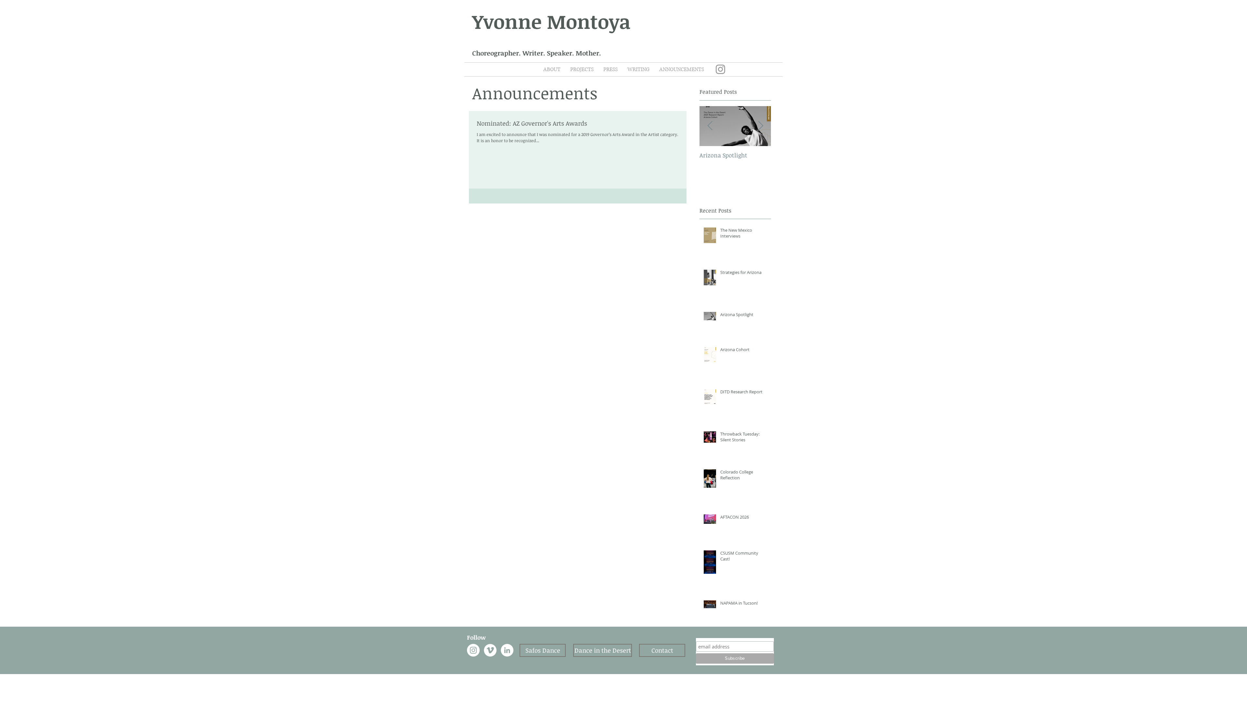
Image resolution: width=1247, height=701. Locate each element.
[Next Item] (760, 126)
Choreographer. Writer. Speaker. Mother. (536, 52)
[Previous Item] (710, 126)
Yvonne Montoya (551, 21)
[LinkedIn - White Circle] (507, 650)
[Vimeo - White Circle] (490, 650)
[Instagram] (720, 69)
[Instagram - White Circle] (473, 650)
